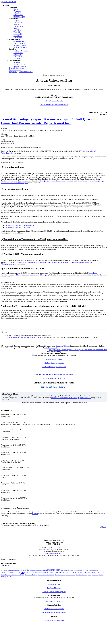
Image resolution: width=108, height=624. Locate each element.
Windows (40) (18, 34)
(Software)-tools (19, 41)
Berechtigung (43, 570)
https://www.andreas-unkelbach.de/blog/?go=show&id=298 (71, 398)
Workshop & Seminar (21, 51)
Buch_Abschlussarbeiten (66, 570)
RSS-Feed (18, 36)
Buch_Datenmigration (93, 570)
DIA (36, 572)
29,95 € (46, 601)
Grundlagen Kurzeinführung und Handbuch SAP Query (24, 337)
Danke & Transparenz (16, 68)
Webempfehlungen (20, 45)
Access (5, 570)
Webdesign (3, 576)
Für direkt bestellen (54, 101)
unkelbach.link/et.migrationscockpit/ (54, 367)
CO (22, 572)
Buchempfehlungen (20, 47)
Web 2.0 (101, 574)
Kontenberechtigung (79, 572)
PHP (2, 574)
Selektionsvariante (61, 574)
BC (52, 374)
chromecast (18, 576)
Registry (36, 574)
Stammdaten (79, 575)
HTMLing (17, 62)
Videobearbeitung (95, 574)
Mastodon (57, 588)
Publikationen (18, 15)
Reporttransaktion (45, 374)
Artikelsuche (19, 38)
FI (48, 572)
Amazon (45, 592)
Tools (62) (17, 32)
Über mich (17, 11)
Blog (16, 20)
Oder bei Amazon (47, 105)
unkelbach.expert (19, 17)
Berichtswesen (53, 570)
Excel (46, 572)
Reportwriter (50, 575)
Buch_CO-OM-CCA (84, 570)
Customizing (32, 572)
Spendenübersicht (15, 70)
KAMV (73, 572)
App (17, 570)
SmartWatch (18, 56)
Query (71, 374)
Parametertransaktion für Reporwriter (18, 227)
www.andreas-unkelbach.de (54, 553)
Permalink (57, 378)
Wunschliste (59, 620)
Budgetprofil (14, 572)
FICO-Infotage (53, 572)
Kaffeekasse (48, 620)
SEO (56, 575)
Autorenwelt (53, 592)
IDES (62, 572)
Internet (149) (18, 26)
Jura (70, 572)
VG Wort (17, 58)
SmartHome (18, 55)
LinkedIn (63, 387)
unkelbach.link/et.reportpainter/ (54, 363)
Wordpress (13, 576)
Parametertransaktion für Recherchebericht (20, 225)
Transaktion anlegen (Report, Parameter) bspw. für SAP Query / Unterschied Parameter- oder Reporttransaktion (47, 121)
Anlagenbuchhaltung (11, 570)
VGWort (89, 574)
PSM (4, 575)
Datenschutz (40, 572)
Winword (9, 576)
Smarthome (67, 574)
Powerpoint (17, 574)
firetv (22, 576)
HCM (57, 572)
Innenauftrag (66, 572)
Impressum (13, 72)
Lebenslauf (17, 13)
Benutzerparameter (36, 570)
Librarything (61, 592)
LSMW (85, 572)
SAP (64, 378)
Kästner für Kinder (20, 64)
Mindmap (89, 572)
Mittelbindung (95, 572)
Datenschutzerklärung (26, 72)
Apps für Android (19, 43)
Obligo (99, 572)
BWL (31, 570)
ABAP (2, 570)
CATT (19, 572)
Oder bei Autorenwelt (61, 105)
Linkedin (51, 584)
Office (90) (17, 28)
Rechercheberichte (29, 575)
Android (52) (18, 22)
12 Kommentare (47, 378)
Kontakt (16, 9)
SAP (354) (17, 30)
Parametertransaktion (61, 374)
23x (50, 350)
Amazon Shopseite (20, 66)
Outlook (103, 572)
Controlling (26, 572)
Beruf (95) (17, 24)
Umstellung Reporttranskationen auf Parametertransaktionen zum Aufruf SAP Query (49, 274)
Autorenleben (18, 53)
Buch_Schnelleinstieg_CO (6, 572)
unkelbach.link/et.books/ (54, 359)
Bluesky (54, 387)
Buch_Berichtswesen (75, 570)
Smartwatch (72, 574)
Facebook (45, 387)
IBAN (60, 572)
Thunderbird (84, 574)
